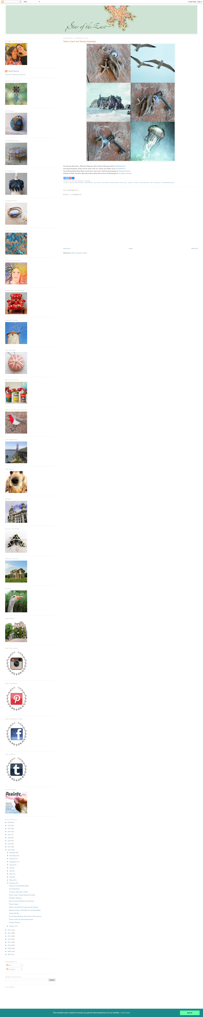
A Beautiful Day (14, 913)
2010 (9, 945)
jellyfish (97, 182)
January (12, 926)
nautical (123, 182)
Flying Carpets (13, 904)
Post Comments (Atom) (79, 253)
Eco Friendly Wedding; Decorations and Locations (25, 916)
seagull (157, 182)
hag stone (89, 182)
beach (72, 182)
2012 (9, 939)
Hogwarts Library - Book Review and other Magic (25, 910)
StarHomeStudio (120, 166)
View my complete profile (15, 74)
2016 (9, 850)
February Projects (14, 922)
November (13, 856)
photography (144, 182)
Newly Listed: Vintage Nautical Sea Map (22, 895)
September (13, 862)
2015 (9, 930)
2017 (9, 847)
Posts (10, 965)
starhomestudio (168, 182)
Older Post (194, 248)
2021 (9, 834)
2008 (9, 951)
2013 (9, 936)
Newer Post (66, 248)
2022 (9, 831)
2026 (9, 822)
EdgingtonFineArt (125, 171)
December (13, 852)
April (11, 877)
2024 (9, 828)
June (11, 871)
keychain (105, 182)
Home (131, 248)
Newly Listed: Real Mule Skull (19, 886)
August (12, 865)
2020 (9, 838)
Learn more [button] (125, 1013)
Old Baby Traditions (15, 898)
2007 (9, 954)
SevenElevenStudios (125, 173)
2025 (9, 825)
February (13, 883)
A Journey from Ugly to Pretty (18, 892)
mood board (114, 182)
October (12, 859)
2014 (9, 933)
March (12, 880)
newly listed (133, 182)
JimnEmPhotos (121, 168)
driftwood (79, 182)
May (11, 874)
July (11, 868)
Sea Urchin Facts (14, 889)
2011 (9, 942)
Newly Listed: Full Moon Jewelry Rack (21, 901)
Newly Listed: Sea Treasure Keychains (79, 41)
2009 (9, 948)
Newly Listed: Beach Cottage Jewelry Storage (23, 907)
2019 (9, 841)
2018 (9, 844)
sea (151, 182)
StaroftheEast (13, 71)
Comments (11, 969)
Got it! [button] (189, 1013)
